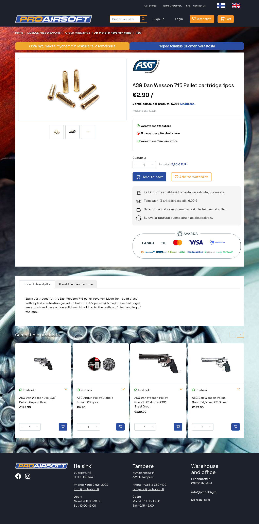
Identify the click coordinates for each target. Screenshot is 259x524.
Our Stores (150, 5)
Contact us (199, 5)
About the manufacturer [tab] (75, 284)
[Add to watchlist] (66, 389)
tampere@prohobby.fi (148, 489)
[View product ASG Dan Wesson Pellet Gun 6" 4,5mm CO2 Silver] (216, 363)
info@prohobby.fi (86, 489)
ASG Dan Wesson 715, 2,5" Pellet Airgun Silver (37, 400)
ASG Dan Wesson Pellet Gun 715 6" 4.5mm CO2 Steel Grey (151, 402)
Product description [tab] (37, 284)
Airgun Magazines (77, 32)
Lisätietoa (187, 104)
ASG (138, 32)
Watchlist (203, 19)
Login (179, 19)
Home (19, 32)
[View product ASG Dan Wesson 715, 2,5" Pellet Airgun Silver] (43, 363)
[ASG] (146, 66)
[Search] (143, 19)
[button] (232, 335)
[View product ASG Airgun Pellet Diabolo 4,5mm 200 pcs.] (101, 363)
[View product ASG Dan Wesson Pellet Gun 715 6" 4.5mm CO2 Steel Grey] (158, 363)
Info (188, 5)
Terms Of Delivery (172, 5)
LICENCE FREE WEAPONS (44, 32)
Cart (228, 19)
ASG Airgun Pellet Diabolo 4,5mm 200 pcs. (95, 400)
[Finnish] (221, 6)
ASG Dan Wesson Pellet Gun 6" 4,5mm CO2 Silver (209, 400)
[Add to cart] (63, 427)
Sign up (159, 19)
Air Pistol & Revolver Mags (112, 32)
